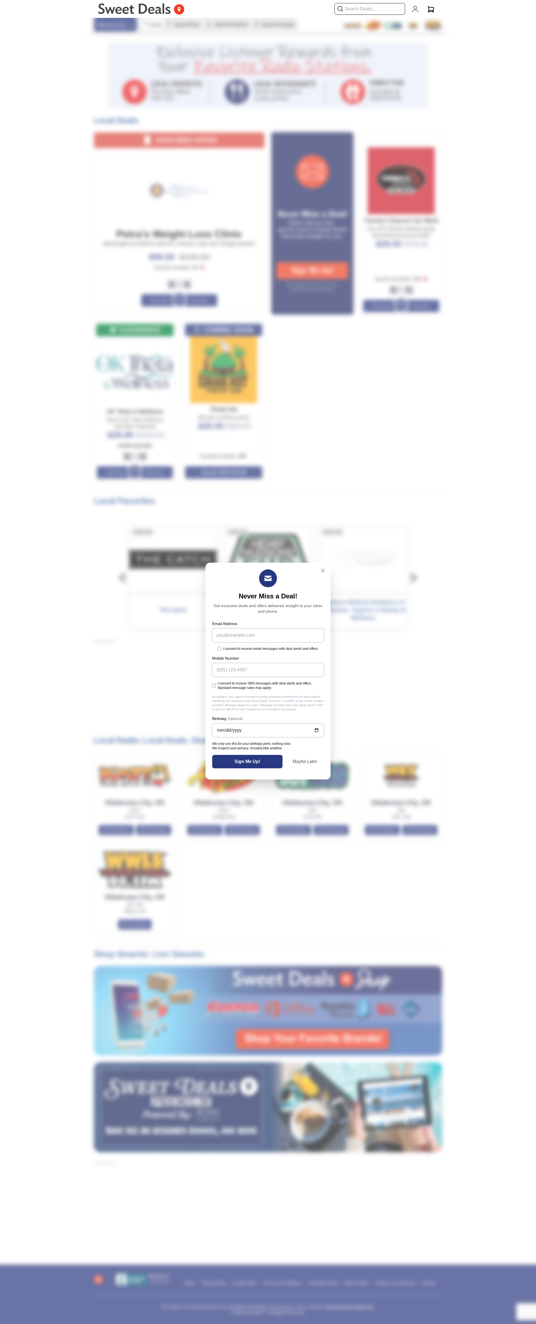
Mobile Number (225, 658)
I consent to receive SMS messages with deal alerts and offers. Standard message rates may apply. (264, 685)
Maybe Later (305, 761)
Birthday (227, 718)
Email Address (224, 623)
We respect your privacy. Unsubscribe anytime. (247, 748)
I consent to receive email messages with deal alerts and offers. (271, 649)
